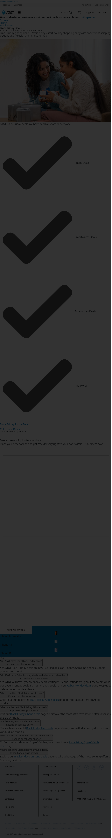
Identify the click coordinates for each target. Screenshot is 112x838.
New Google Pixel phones (54, 791)
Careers (46, 815)
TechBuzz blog (83, 783)
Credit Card (9, 815)
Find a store (10, 766)
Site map (8, 823)
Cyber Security (66, 828)
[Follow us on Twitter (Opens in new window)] (87, 767)
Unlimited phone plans (14, 791)
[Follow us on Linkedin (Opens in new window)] (102, 767)
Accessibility (45, 823)
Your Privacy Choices (26, 828)
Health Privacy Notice (49, 828)
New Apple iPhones (51, 774)
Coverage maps (19, 823)
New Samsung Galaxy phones (56, 783)
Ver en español (49, 766)
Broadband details (59, 823)
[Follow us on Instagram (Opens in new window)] (94, 767)
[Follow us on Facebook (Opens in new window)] (79, 767)
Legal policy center (76, 823)
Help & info (9, 807)
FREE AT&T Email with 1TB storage (91, 799)
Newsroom (47, 807)
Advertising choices (93, 823)
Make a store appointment (16, 774)
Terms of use (33, 823)
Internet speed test (51, 799)
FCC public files (79, 828)
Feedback (81, 791)
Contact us (9, 799)
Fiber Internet (10, 783)
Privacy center (10, 828)
